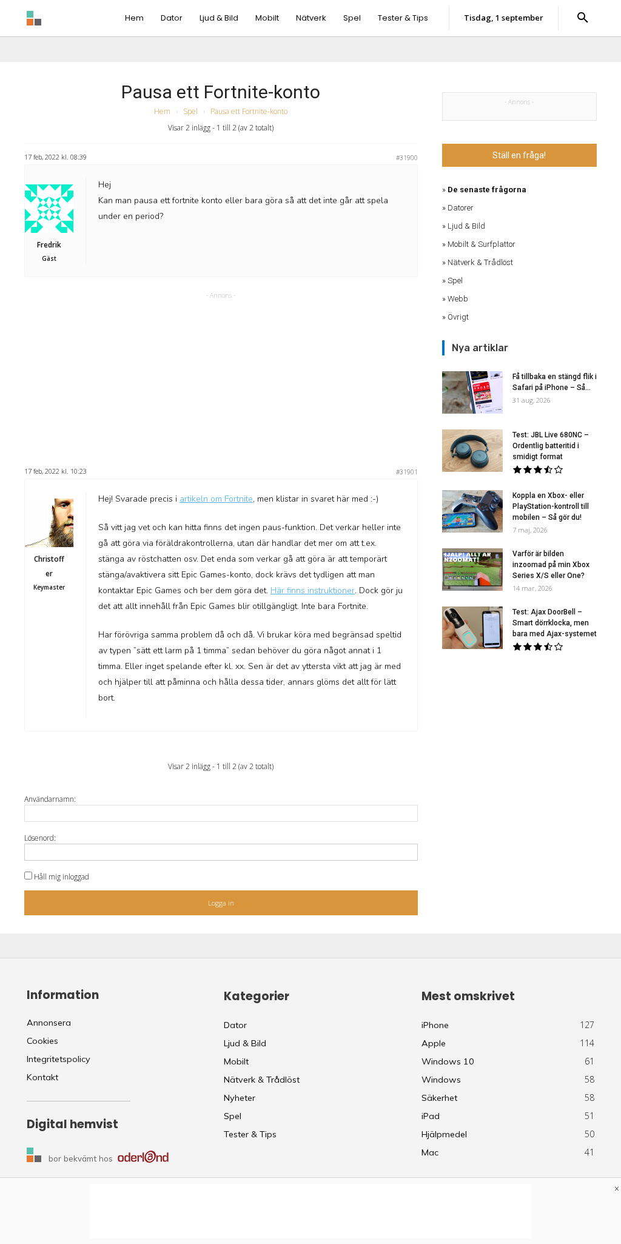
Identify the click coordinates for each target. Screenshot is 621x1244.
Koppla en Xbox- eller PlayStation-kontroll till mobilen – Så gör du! (550, 506)
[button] (582, 18)
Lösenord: (40, 838)
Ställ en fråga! (519, 155)
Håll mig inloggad (61, 877)
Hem (162, 111)
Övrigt (458, 316)
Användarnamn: (50, 799)
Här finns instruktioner (312, 590)
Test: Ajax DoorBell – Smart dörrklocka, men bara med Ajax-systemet (554, 623)
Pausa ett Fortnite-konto (220, 92)
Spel (190, 111)
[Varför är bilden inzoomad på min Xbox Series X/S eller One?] (472, 569)
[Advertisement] (221, 378)
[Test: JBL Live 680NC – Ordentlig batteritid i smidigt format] (472, 450)
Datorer (461, 207)
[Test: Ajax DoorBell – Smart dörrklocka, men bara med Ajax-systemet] (472, 628)
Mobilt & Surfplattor (481, 244)
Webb (458, 298)
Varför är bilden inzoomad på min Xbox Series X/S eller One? (550, 565)
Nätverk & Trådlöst (480, 262)
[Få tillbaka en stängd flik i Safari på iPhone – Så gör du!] (472, 392)
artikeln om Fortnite (216, 499)
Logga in (221, 902)
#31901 (407, 472)
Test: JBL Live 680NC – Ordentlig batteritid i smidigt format (550, 446)
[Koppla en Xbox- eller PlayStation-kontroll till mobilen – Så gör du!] (472, 511)
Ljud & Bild (466, 225)
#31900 (407, 157)
